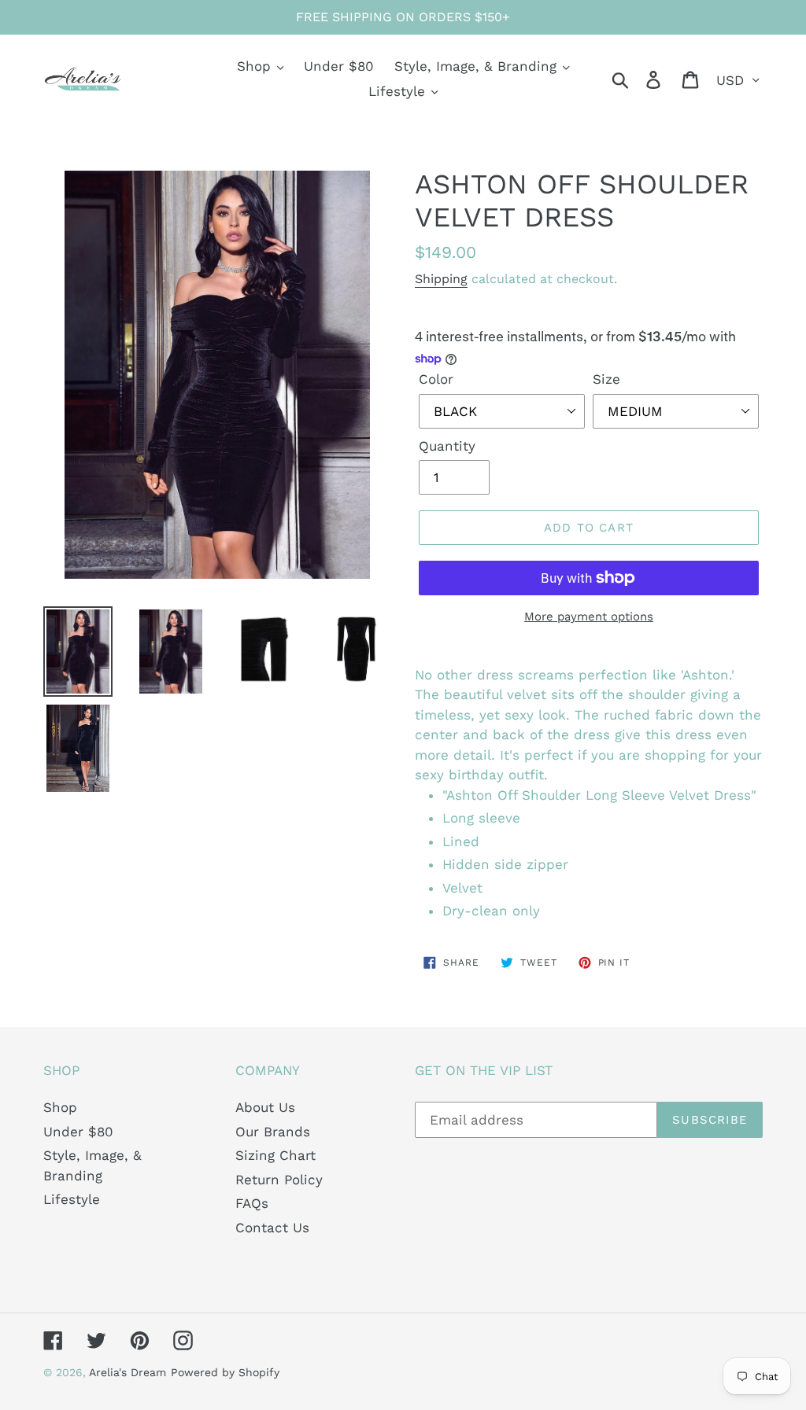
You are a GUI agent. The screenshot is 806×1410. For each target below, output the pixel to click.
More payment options (588, 616)
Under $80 (78, 1131)
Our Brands (272, 1131)
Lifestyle (71, 1199)
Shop (60, 1107)
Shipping (441, 278)
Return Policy (279, 1179)
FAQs (251, 1203)
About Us (265, 1107)
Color (436, 379)
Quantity (447, 446)
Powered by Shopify (225, 1372)
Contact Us (272, 1227)
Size (606, 379)
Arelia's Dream (127, 1372)
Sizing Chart (275, 1155)
